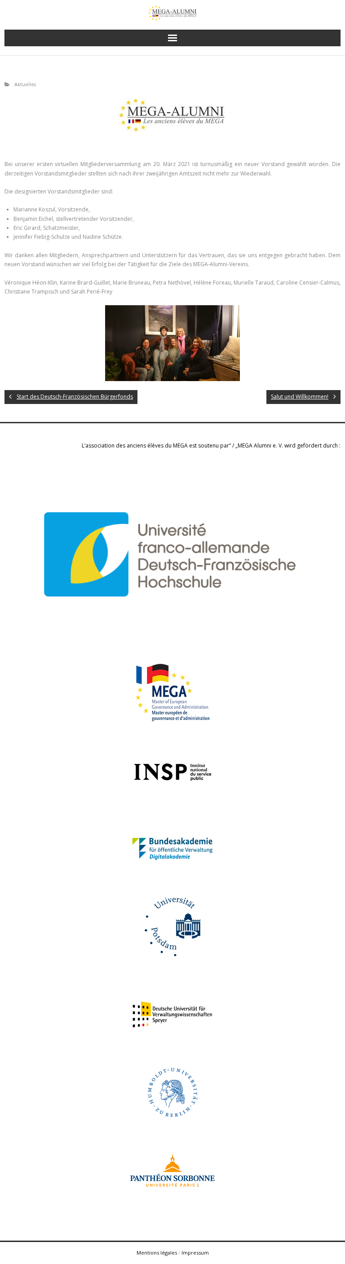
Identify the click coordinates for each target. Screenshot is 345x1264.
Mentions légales (157, 1252)
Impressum (195, 1252)
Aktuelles (25, 84)
